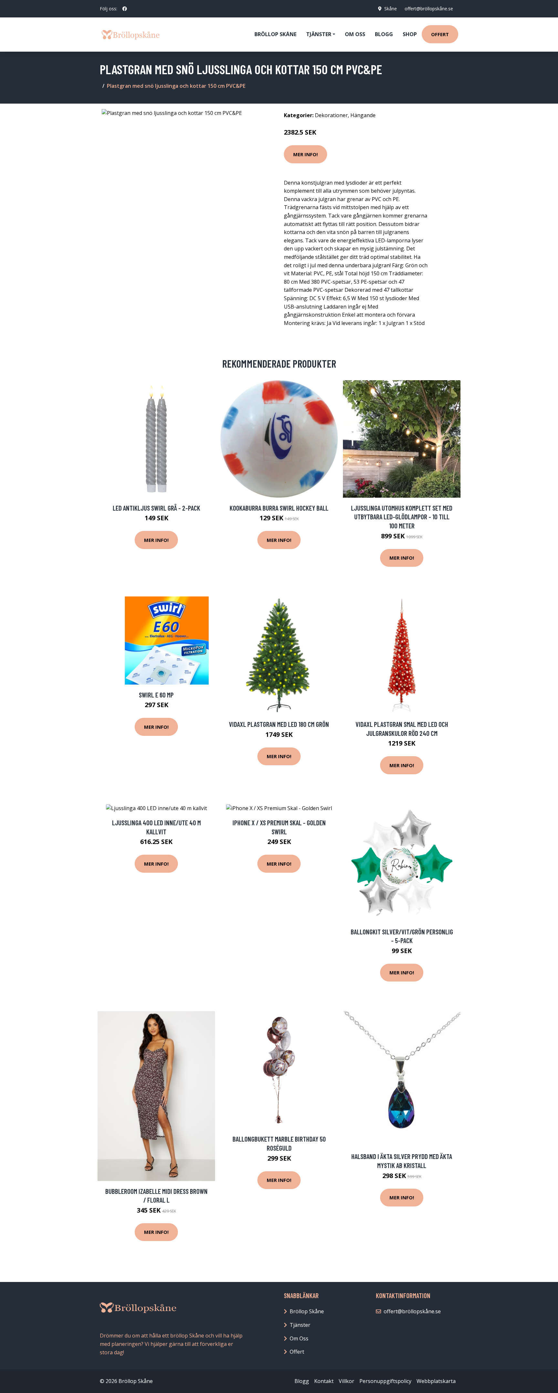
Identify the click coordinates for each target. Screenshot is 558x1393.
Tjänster (300, 1324)
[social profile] (124, 9)
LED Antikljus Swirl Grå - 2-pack (156, 508)
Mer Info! (305, 154)
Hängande (363, 115)
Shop (410, 34)
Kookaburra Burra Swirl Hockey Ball (279, 508)
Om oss (355, 34)
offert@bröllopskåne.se (429, 8)
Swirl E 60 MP (156, 695)
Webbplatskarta (436, 1381)
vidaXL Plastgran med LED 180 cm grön (279, 724)
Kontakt (324, 1381)
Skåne (390, 8)
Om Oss (299, 1338)
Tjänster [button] (318, 34)
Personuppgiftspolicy (385, 1381)
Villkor (346, 1381)
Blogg (384, 34)
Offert (440, 34)
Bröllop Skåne (275, 34)
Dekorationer (331, 115)
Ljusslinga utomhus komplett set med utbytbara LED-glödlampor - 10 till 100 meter (401, 517)
